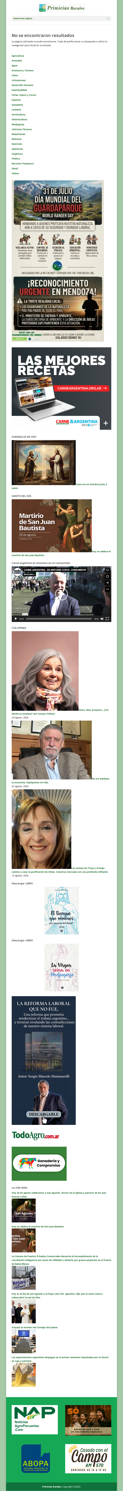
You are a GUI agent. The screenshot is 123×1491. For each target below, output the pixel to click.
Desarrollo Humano (22, 85)
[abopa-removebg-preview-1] (35, 1472)
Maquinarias (18, 134)
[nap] (35, 1433)
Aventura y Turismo (23, 70)
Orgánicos (17, 153)
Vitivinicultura (19, 119)
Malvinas (16, 138)
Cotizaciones (19, 80)
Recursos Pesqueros (23, 163)
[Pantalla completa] (107, 618)
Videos (15, 173)
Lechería (16, 109)
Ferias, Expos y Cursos (24, 94)
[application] (61, 594)
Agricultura (18, 55)
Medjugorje (18, 124)
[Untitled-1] (39, 1179)
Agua (14, 65)
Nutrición (17, 143)
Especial (16, 99)
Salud (15, 168)
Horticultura (18, 114)
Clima (15, 75)
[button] (61, 594)
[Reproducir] (15, 618)
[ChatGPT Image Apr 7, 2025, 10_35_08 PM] (88, 1434)
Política (16, 158)
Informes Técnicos (22, 129)
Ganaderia (17, 104)
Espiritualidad (19, 89)
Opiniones (17, 148)
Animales (17, 60)
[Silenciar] (102, 618)
